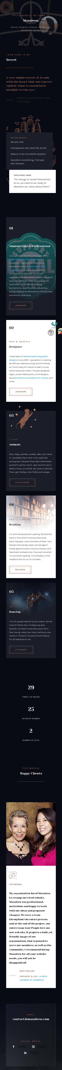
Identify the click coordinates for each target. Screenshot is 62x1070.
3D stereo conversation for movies (31, 378)
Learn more (20, 305)
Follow (22, 1046)
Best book (20, 570)
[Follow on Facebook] (13, 1046)
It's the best (21, 650)
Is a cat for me (22, 482)
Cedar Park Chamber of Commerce (26, 259)
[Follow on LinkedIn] (25, 1052)
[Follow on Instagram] (33, 1046)
